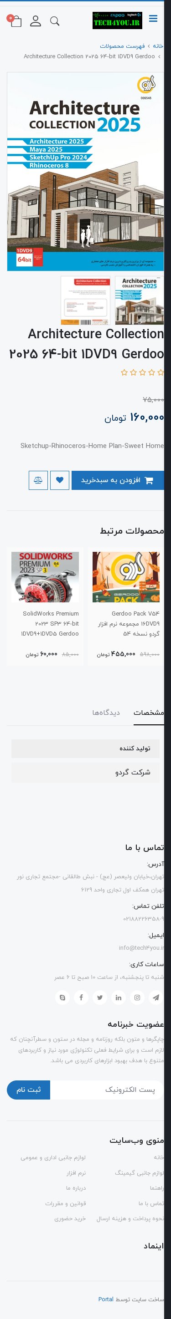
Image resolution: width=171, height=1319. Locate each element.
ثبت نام (28, 1090)
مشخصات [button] (149, 713)
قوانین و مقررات (65, 1204)
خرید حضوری (70, 1219)
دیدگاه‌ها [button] (106, 713)
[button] (54, 20)
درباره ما (76, 1188)
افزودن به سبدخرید (112, 480)
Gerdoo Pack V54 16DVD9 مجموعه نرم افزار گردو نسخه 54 (129, 624)
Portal (106, 1300)
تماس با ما (151, 1204)
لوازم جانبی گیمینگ (139, 1173)
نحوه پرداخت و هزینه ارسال (130, 1219)
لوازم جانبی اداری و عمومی (53, 1158)
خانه (159, 1158)
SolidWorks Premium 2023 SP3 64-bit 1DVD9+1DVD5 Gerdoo (50, 624)
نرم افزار (76, 1173)
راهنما (157, 1188)
